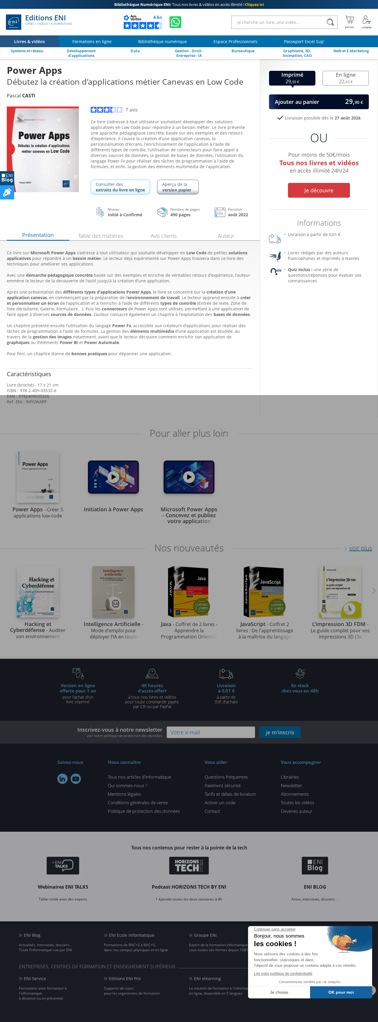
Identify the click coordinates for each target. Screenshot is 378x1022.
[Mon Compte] (366, 22)
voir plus (360, 548)
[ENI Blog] (315, 866)
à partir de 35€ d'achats (226, 693)
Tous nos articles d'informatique (139, 777)
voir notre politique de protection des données (124, 735)
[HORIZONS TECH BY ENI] (189, 866)
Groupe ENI (205, 935)
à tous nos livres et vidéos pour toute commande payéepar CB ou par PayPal (152, 695)
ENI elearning (207, 978)
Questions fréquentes (226, 777)
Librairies (290, 777)
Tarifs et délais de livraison (230, 794)
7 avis (132, 110)
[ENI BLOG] (7, 178)
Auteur (226, 235)
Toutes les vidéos (297, 802)
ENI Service (35, 978)
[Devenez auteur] (7, 192)
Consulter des (120, 187)
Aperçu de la (176, 187)
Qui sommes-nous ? (127, 785)
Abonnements (295, 794)
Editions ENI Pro (125, 978)
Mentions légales (124, 794)
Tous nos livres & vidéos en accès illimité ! (189, 4)
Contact (212, 811)
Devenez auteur (296, 811)
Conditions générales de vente (138, 802)
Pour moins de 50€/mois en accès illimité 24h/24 (319, 162)
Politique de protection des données (144, 811)
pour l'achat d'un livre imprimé (78, 693)
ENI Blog (32, 935)
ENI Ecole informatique (131, 935)
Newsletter (291, 785)
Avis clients (164, 235)
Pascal (21, 95)
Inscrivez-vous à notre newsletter (119, 732)
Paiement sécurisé (223, 785)
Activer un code (220, 802)
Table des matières (100, 235)
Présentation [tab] (38, 234)
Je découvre (318, 190)
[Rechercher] (330, 22)
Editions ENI (48, 20)
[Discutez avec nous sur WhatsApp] (175, 22)
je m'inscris (280, 732)
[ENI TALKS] (63, 866)
